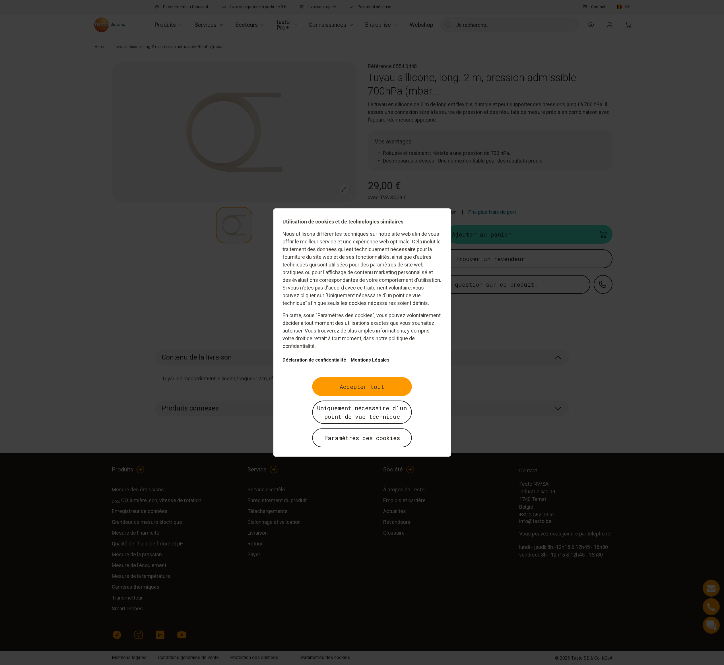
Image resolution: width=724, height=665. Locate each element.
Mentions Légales (370, 360)
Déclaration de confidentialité (314, 360)
